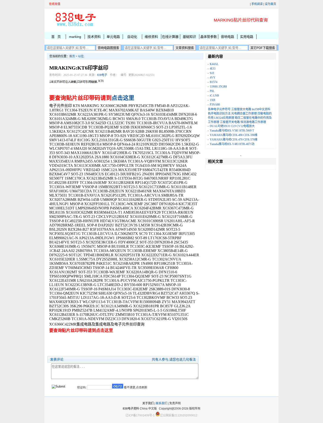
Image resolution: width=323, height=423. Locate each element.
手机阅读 (257, 4)
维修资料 (151, 37)
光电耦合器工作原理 (244, 113)
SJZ (212, 73)
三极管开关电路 (230, 122)
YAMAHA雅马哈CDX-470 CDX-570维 (234, 139)
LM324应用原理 (224, 117)
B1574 (213, 82)
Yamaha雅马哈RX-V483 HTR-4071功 (232, 144)
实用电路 (246, 37)
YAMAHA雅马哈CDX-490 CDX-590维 (234, 135)
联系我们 (161, 403)
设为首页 (270, 4)
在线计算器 (170, 37)
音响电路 (227, 37)
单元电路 (113, 37)
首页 (72, 56)
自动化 (132, 37)
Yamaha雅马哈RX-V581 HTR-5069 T (232, 130)
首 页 (56, 37)
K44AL (214, 64)
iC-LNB (214, 95)
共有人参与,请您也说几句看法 (174, 359)
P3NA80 (215, 104)
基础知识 (189, 37)
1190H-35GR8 (218, 86)
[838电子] (75, 26)
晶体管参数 (208, 37)
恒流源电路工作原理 (253, 122)
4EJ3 (212, 68)
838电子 (102, 75)
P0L (212, 91)
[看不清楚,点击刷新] (117, 386)
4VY (212, 77)
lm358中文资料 (261, 109)
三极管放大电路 (241, 109)
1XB (212, 100)
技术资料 (94, 37)
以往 (81, 56)
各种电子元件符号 (219, 109)
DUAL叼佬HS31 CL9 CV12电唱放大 (232, 126)
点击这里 (123, 98)
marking (75, 37)
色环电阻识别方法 (219, 113)
